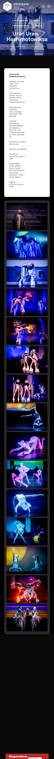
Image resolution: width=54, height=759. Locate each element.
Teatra (38, 25)
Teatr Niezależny (21, 25)
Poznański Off (21, 20)
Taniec (36, 20)
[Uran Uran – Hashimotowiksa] (27, 216)
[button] (49, 6)
